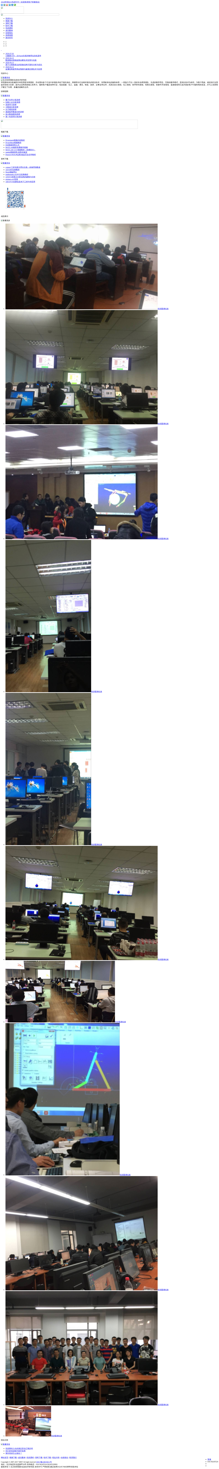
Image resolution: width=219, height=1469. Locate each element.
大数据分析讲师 (11, 107)
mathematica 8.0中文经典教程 (16, 174)
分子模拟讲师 (10, 109)
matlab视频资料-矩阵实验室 (16, 152)
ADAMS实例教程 (12, 170)
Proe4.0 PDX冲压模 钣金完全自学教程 (20, 155)
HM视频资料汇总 (12, 145)
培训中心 (9, 18)
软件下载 (9, 26)
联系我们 (73, 1457)
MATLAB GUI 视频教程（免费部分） (20, 150)
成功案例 (9, 30)
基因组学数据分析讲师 (14, 112)
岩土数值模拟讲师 (12, 114)
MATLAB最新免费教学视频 (16, 147)
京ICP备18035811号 (44, 1462)
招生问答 (56, 1457)
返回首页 (9, 38)
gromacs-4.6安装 (11, 179)
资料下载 (9, 23)
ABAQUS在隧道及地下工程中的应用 (20, 182)
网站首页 (4, 1457)
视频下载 (9, 21)
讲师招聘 (9, 35)
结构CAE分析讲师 (12, 102)
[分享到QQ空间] (4, 5)
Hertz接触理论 (11, 172)
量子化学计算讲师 (12, 100)
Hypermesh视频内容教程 (15, 140)
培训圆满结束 (163, 309)
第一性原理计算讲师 (13, 117)
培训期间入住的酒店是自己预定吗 (19, 1448)
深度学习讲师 (10, 105)
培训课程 (9, 28)
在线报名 (9, 33)
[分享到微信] (15, 5)
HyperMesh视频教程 (13, 143)
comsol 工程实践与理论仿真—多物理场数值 (22, 167)
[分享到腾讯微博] (10, 5)
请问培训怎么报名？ (13, 1453)
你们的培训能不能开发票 (15, 1451)
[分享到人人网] (12, 5)
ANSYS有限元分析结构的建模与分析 (20, 177)
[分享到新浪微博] (7, 5)
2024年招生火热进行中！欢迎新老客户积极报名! (20, 2)
